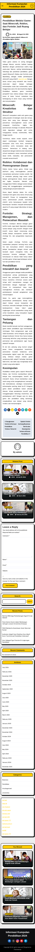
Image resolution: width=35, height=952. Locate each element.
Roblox (17, 39)
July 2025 (5, 697)
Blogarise (26, 947)
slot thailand (6, 807)
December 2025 (7, 676)
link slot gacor (6, 810)
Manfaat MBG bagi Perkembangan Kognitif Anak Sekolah (16, 474)
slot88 (4, 830)
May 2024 (5, 749)
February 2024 (7, 758)
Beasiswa (5, 780)
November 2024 (7, 732)
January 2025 (6, 723)
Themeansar (17, 949)
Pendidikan (7, 16)
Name (5, 559)
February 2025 (6, 719)
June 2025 (5, 702)
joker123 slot (22, 79)
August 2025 (6, 693)
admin (14, 34)
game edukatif (16, 37)
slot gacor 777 (6, 820)
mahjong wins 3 (7, 824)
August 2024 (6, 741)
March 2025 (6, 715)
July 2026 (5, 667)
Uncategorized (7, 788)
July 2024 (5, 745)
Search (18, 596)
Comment (6, 536)
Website (5, 571)
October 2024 (6, 736)
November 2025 (7, 680)
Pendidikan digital (9, 39)
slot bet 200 (6, 817)
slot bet (4, 800)
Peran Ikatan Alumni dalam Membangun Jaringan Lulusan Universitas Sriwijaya (15, 881)
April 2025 (5, 710)
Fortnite (7, 37)
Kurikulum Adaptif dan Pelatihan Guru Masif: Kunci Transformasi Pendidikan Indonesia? (15, 512)
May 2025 (5, 706)
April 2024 (5, 754)
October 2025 (6, 685)
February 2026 (7, 672)
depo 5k (4, 803)
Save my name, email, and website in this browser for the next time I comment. (15, 580)
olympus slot (6, 813)
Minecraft (25, 37)
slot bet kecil (6, 827)
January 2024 (6, 762)
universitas (5, 793)
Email (5, 565)
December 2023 (7, 766)
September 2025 (7, 689)
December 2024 (7, 728)
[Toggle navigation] (2, 6)
